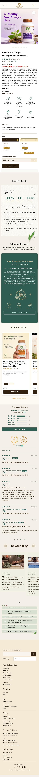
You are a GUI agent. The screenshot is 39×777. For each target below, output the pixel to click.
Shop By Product (7, 752)
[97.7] (14, 439)
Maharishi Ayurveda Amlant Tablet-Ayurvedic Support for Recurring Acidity (15, 364)
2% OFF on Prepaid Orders (10, 1)
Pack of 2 (28, 140)
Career (4, 708)
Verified (18, 446)
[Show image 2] (15, 47)
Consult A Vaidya (7, 757)
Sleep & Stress (6, 673)
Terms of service (7, 701)
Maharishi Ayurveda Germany (10, 742)
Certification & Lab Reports (10, 706)
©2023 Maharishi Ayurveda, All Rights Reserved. (19, 770)
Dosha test (6, 759)
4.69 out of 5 (24, 410)
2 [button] (17, 539)
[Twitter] (17, 767)
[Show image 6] (21, 47)
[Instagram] (19, 767)
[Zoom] (33, 12)
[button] (6, 59)
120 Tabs (11, 384)
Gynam (5, 694)
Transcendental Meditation (10, 735)
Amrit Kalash (6, 668)
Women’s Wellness (8, 680)
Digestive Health (7, 675)
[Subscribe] (33, 654)
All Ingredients (6, 755)
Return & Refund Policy (9, 718)
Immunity (5, 670)
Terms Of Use (6, 716)
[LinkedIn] (24, 767)
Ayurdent (5, 682)
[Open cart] (35, 5)
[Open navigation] (3, 5)
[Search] (6, 5)
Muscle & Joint (7, 677)
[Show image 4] (18, 47)
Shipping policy (7, 725)
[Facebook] (14, 767)
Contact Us (6, 697)
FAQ (4, 699)
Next (35, 194)
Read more (5, 589)
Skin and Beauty (7, 684)
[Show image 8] (24, 47)
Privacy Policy (6, 721)
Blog (4, 738)
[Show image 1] (13, 47)
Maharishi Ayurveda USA (9, 740)
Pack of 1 (10, 140)
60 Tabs (6, 384)
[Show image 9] (26, 47)
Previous (32, 188)
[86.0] (23, 439)
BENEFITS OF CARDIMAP (10, 191)
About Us (5, 692)
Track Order (6, 704)
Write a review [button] (19, 429)
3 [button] (20, 539)
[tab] (14, 398)
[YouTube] (22, 767)
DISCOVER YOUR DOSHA (19, 313)
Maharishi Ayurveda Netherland (11, 745)
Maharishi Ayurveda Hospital (10, 733)
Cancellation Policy (8, 723)
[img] (6, 455)
